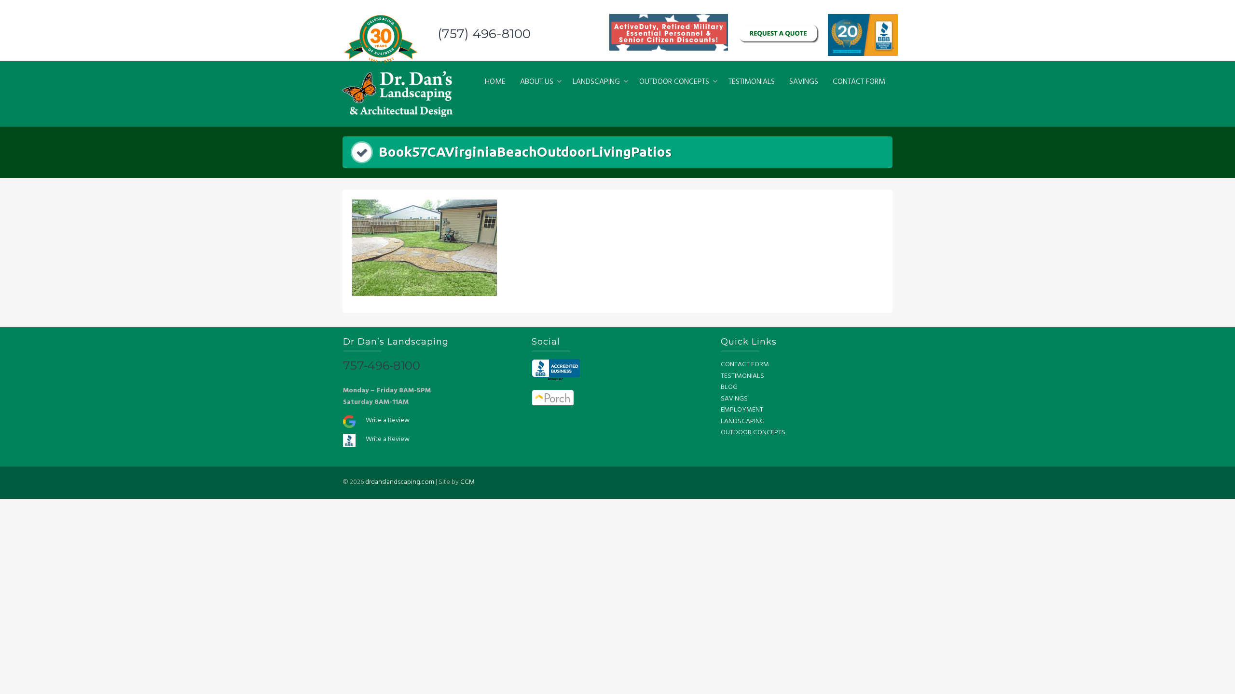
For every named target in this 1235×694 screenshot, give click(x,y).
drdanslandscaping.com (399, 482)
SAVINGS (803, 82)
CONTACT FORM (859, 82)
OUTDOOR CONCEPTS (674, 82)
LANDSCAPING (596, 82)
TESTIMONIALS (751, 82)
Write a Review (388, 420)
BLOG (729, 387)
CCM (467, 482)
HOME (495, 82)
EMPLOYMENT (742, 409)
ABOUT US (536, 82)
